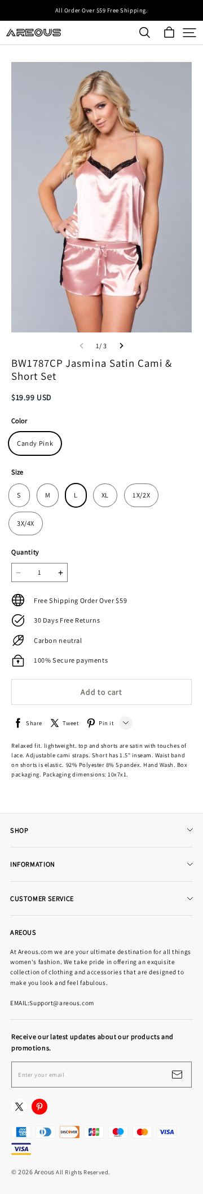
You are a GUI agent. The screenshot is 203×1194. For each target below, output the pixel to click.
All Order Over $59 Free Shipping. (101, 10)
